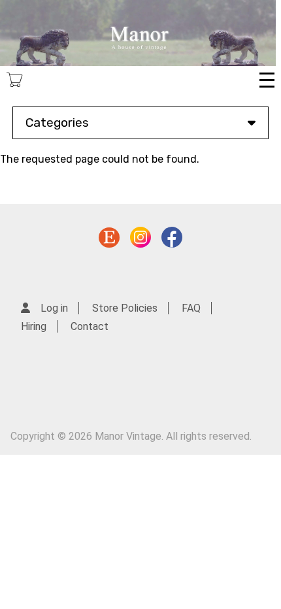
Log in (54, 308)
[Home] (138, 33)
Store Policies (124, 308)
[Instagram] (140, 240)
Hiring (33, 326)
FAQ (191, 308)
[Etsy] (109, 240)
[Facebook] (171, 240)
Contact (89, 326)
